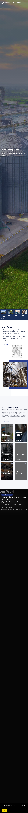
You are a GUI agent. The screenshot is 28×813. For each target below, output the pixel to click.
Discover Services (7, 208)
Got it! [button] (4, 810)
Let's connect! (18, 2)
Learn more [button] (20, 807)
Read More (6, 442)
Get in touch (6, 518)
